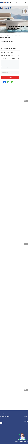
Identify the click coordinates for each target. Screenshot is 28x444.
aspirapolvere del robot (7, 41)
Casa (1, 35)
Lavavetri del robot (6, 44)
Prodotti (5, 35)
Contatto (10, 77)
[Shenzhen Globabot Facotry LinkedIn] (1, 423)
